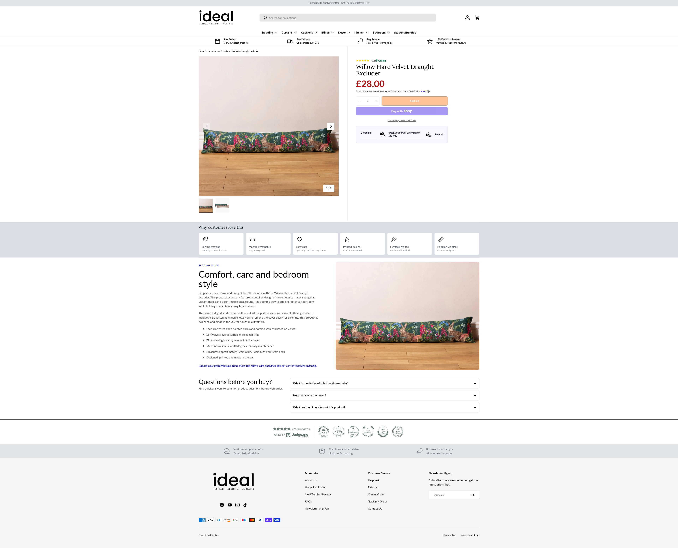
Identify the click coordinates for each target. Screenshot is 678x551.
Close (339, 308)
